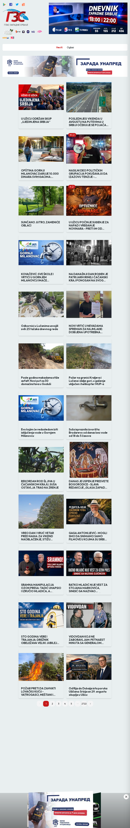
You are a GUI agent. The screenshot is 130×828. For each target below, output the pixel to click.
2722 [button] (84, 703)
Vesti (59, 47)
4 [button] (65, 703)
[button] (78, 704)
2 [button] (52, 703)
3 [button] (58, 703)
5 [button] (71, 703)
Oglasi (70, 47)
